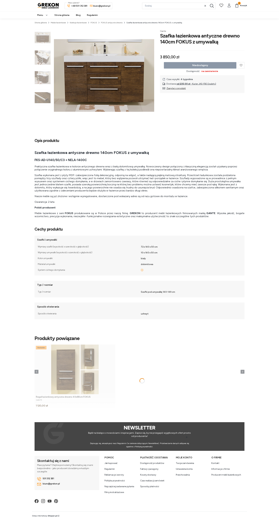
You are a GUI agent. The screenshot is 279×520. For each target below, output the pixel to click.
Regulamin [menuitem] (92, 15)
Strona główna (41, 23)
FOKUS (94, 23)
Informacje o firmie (220, 469)
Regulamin (109, 469)
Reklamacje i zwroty (114, 474)
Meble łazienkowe (58, 23)
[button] (212, 5)
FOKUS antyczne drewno (112, 23)
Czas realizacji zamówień (152, 480)
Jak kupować (110, 463)
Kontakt (215, 463)
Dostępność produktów (152, 463)
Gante (163, 31)
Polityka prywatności (114, 480)
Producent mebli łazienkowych (226, 474)
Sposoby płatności (149, 486)
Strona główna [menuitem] (61, 15)
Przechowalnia (183, 474)
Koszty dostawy (148, 474)
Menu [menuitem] (40, 15)
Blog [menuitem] (78, 15)
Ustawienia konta (184, 469)
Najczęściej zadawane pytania (119, 486)
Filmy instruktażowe (114, 492)
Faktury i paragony (149, 469)
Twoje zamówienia (185, 463)
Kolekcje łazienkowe (78, 23)
